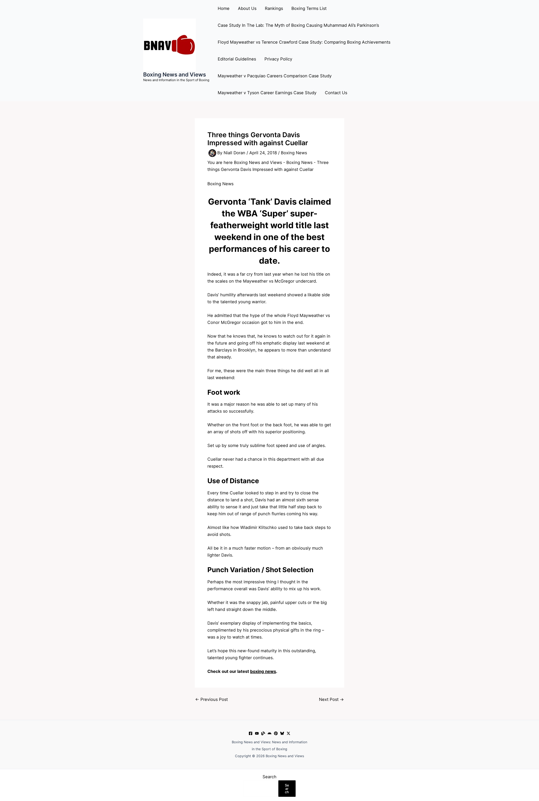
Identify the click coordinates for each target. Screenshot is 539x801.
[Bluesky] (282, 733)
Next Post (331, 699)
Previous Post (211, 699)
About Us (247, 8)
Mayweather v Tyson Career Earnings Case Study (267, 92)
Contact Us (336, 92)
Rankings (274, 8)
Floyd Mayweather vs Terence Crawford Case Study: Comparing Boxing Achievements (304, 42)
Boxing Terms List (309, 8)
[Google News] (269, 733)
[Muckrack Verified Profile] (263, 733)
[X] (288, 733)
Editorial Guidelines (237, 59)
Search (269, 776)
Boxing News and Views (174, 74)
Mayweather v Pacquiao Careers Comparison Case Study (275, 75)
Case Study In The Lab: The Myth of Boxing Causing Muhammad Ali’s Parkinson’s (298, 25)
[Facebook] (250, 733)
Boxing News (294, 152)
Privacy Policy (278, 59)
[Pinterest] (276, 733)
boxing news (263, 671)
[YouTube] (257, 733)
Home (223, 8)
